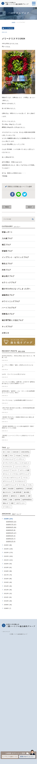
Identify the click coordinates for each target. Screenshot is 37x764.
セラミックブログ (9, 282)
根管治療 (29, 488)
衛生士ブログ (7, 264)
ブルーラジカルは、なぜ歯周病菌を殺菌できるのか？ (17, 400)
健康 (4, 488)
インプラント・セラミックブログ (15, 257)
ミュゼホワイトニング (9, 485)
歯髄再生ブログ (8, 295)
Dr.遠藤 (5, 455)
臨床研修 (17, 499)
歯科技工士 (14, 496)
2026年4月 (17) (11, 533)
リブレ (30, 485)
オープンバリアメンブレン (11, 463)
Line (18, 194)
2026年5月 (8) (10, 530)
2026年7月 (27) (11, 524)
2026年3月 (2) (10, 535)
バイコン (25, 477)
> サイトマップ (6, 631)
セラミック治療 (24, 470)
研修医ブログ (7, 251)
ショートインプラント (21, 466)
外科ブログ (6, 270)
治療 (29, 496)
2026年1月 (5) (10, 541)
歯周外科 (5, 496)
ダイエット (6, 474)
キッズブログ (7, 326)
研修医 (5, 499)
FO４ (11, 455)
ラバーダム (22, 485)
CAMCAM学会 (25, 452)
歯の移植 (26, 492)
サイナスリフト (7, 466)
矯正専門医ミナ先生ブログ (12, 320)
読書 (12, 503)
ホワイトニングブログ (11, 301)
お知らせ (5, 333)
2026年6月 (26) (11, 527)
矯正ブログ (6, 245)
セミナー (14, 470)
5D (4, 452)
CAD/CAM (15, 452)
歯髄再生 (22, 496)
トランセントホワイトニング (11, 477)
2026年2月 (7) (10, 538)
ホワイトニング (7, 481)
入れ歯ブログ (7, 238)
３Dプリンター (20, 503)
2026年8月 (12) (11, 521)
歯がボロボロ (7, 492)
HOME (13, 22)
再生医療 (10, 488)
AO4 (8, 452)
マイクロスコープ (20, 481)
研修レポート (7, 232)
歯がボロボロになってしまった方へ (16, 289)
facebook (12, 194)
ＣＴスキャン (7, 507)
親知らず (5, 503)
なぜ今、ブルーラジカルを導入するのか (13, 374)
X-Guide (18, 455)
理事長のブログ (8, 314)
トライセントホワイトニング (20, 474)
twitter (24, 194)
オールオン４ (25, 463)
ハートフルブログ (9, 28)
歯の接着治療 (17, 492)
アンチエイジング (8, 459)
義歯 (10, 499)
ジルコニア (6, 470)
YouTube (25, 455)
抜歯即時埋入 (20, 488)
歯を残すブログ (8, 276)
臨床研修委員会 (27, 499)
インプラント (20, 459)
